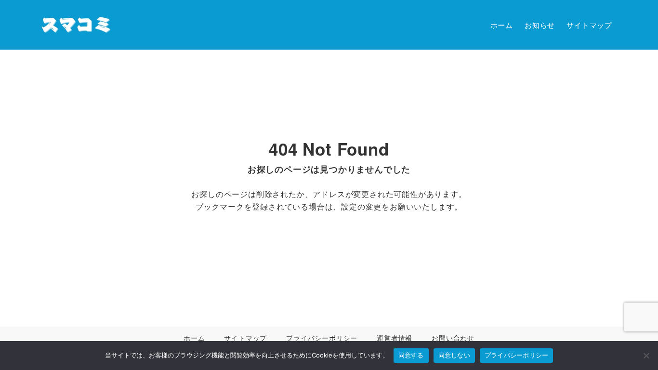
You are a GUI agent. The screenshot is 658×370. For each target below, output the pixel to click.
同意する (411, 355)
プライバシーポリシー (517, 355)
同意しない (454, 355)
